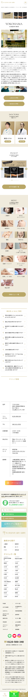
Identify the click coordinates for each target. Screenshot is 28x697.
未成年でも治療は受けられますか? (13, 327)
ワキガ (5, 550)
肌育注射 (17, 550)
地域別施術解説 (18, 611)
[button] (3, 48)
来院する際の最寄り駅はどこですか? (13, 344)
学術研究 (5, 622)
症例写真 (17, 614)
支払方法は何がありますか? (12, 321)
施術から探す (9, 540)
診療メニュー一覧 (14, 294)
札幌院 (6, 573)
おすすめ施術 (5, 607)
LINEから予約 (14, 98)
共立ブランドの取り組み (6, 614)
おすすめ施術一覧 (14, 187)
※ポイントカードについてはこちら (18, 452)
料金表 (4, 603)
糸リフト (16, 547)
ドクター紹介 (18, 603)
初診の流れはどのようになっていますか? (13, 361)
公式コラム (5, 611)
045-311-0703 (16, 424)
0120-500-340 (15, 641)
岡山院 (17, 588)
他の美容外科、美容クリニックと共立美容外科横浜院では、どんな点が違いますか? (13, 368)
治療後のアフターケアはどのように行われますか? (13, 355)
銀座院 (6, 562)
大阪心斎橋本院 (7, 581)
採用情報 (17, 629)
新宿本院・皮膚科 (18, 557)
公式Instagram (16, 483)
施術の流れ (5, 618)
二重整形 (6, 544)
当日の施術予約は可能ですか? (13, 332)
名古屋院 (17, 577)
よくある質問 (18, 622)
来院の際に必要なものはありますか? (13, 338)
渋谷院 (17, 562)
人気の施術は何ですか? (11, 349)
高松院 (6, 592)
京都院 (6, 584)
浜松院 (6, 577)
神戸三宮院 (17, 584)
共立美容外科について (18, 607)
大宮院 (17, 569)
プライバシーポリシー (5, 625)
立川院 (6, 566)
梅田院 (17, 581)
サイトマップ (5, 629)
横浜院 (17, 566)
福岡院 (17, 592)
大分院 (6, 595)
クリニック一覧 (10, 554)
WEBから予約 (14, 104)
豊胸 (5, 547)
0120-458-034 (16, 416)
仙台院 (17, 573)
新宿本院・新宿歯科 (7, 558)
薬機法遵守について (18, 625)
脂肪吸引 (17, 544)
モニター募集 (18, 618)
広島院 (6, 588)
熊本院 (17, 595)
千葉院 (6, 569)
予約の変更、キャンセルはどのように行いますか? (13, 316)
